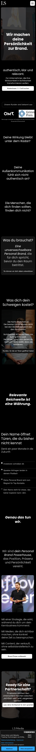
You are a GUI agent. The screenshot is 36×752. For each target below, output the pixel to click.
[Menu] (32, 3)
